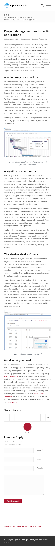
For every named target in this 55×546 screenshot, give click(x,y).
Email (39, 459)
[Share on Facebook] (6, 416)
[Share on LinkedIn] (27, 416)
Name (40, 450)
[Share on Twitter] (12, 416)
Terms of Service (29, 526)
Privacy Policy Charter (13, 526)
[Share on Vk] (37, 416)
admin (44, 39)
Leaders (35, 39)
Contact (39, 526)
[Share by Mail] (48, 417)
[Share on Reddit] (43, 416)
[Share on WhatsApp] (17, 416)
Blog (6, 14)
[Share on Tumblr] (32, 416)
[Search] (41, 5)
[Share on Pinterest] (22, 416)
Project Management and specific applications (26, 33)
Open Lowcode (19, 540)
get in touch (12, 402)
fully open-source (11, 376)
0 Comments (24, 39)
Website (40, 468)
